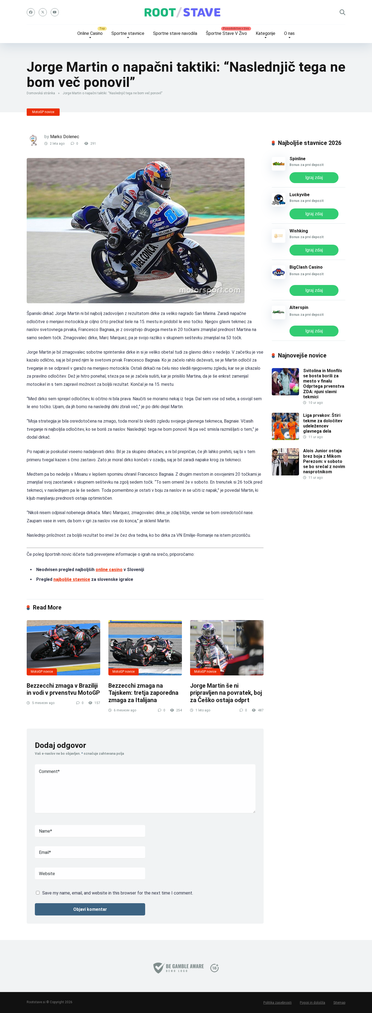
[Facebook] (31, 12)
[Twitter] (43, 12)
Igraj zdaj (314, 177)
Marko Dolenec (64, 136)
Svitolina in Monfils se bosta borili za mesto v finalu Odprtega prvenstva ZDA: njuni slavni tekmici (323, 383)
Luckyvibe (299, 194)
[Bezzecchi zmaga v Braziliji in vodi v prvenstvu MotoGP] (63, 647)
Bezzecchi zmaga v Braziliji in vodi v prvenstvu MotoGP (63, 689)
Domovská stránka (41, 93)
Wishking (298, 230)
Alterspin (298, 307)
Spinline (297, 158)
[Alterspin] (278, 317)
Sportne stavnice (127, 33)
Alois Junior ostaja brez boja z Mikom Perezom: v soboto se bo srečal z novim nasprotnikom (324, 461)
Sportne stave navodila (175, 33)
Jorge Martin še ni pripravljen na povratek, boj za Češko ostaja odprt (226, 692)
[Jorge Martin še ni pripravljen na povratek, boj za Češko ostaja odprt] (227, 647)
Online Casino (90, 33)
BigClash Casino (306, 267)
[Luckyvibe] (278, 205)
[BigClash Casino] (278, 277)
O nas (289, 33)
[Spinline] (278, 169)
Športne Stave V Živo (226, 33)
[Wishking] (278, 241)
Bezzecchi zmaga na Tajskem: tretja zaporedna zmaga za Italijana (143, 692)
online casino (109, 569)
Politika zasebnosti (277, 1003)
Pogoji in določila (312, 1003)
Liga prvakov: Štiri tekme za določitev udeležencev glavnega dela (322, 423)
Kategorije (265, 33)
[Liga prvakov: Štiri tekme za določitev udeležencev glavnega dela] (285, 438)
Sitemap (339, 1003)
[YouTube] (55, 12)
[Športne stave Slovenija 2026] (186, 12)
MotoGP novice (43, 112)
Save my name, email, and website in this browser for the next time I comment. (117, 893)
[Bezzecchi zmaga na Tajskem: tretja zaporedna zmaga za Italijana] (145, 647)
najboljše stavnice (71, 579)
